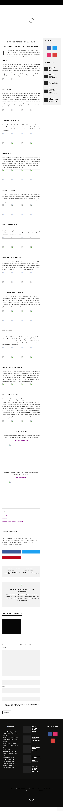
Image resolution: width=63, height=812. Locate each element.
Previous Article (14, 568)
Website (5, 694)
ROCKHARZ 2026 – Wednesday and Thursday (54, 91)
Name (4, 678)
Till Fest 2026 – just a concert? (54, 100)
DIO (23, 538)
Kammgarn (34, 540)
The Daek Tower (18, 544)
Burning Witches (6, 515)
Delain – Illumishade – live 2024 (12, 572)
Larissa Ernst (18, 542)
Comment (5, 647)
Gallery (24, 23)
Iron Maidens (6, 540)
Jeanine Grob (18, 540)
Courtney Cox (17, 538)
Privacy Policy (48, 788)
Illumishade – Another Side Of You (31, 572)
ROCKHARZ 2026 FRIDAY (54, 82)
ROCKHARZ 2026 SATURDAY (10, 738)
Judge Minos (26, 540)
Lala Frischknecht (8, 542)
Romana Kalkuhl (7, 544)
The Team (35, 788)
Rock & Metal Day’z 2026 (53, 68)
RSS (12, 726)
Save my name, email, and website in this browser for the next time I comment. (22, 705)
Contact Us (22, 788)
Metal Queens (31, 23)
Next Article (30, 568)
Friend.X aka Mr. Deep (13, 23)
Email (4, 686)
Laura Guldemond (28, 542)
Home (12, 788)
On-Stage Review (41, 23)
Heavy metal (29, 538)
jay (12, 540)
